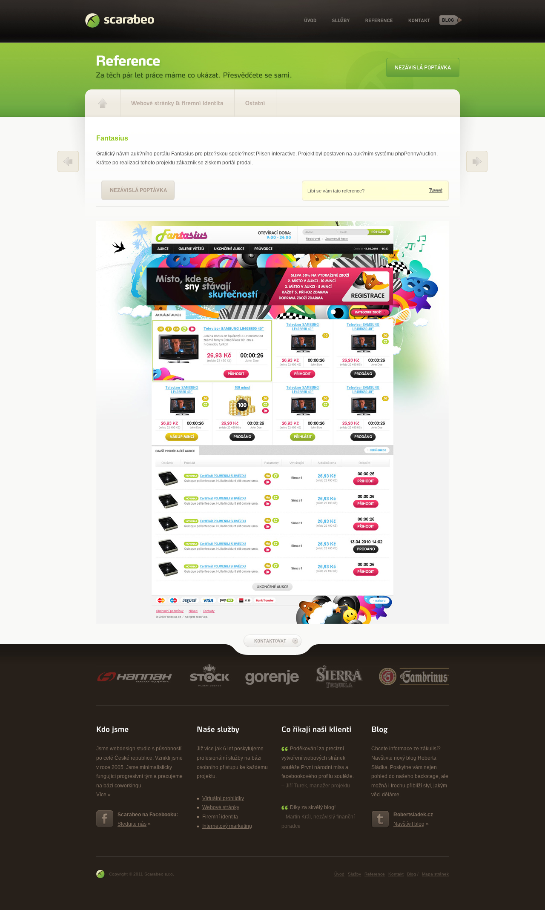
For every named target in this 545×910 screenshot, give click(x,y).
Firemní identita (220, 817)
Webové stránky (220, 807)
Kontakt (419, 20)
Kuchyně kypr (477, 161)
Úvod (310, 20)
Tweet (435, 190)
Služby (340, 20)
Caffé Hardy (68, 161)
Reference (379, 20)
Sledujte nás (132, 824)
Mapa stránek (435, 874)
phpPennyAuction (415, 154)
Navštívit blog (409, 824)
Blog (450, 20)
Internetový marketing (227, 826)
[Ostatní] (255, 103)
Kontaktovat (272, 640)
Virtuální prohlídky (223, 798)
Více (101, 795)
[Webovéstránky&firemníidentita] (177, 103)
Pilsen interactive (275, 154)
